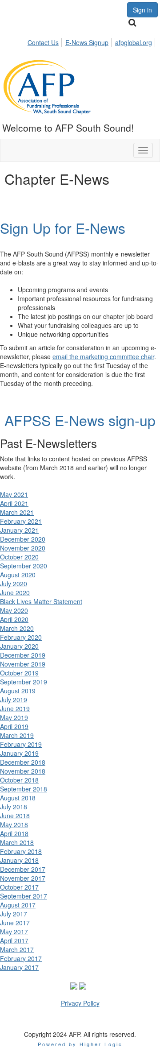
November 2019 (22, 663)
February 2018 (21, 851)
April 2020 (14, 619)
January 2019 (19, 753)
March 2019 (17, 735)
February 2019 (21, 744)
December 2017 (22, 869)
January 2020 (19, 646)
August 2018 (18, 797)
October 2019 (19, 672)
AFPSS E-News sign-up (80, 420)
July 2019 (13, 699)
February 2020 (21, 637)
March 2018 (17, 842)
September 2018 (23, 788)
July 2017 (13, 913)
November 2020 (22, 547)
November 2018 (22, 770)
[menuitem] (45, 41)
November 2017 (22, 878)
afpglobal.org (133, 42)
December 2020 (22, 538)
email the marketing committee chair (103, 356)
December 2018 (22, 762)
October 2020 (19, 556)
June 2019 (15, 708)
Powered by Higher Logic (80, 1044)
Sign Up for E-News (62, 227)
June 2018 (15, 815)
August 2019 (18, 690)
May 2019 (14, 717)
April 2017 (14, 940)
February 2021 (21, 521)
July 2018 (13, 806)
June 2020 (15, 592)
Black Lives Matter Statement (41, 601)
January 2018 (19, 860)
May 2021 (14, 494)
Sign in (142, 9)
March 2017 (17, 949)
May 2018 (14, 824)
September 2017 (23, 895)
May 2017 (14, 931)
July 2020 (13, 583)
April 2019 (14, 726)
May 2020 (14, 610)
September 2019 (23, 681)
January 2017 (19, 967)
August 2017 (18, 904)
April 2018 (14, 833)
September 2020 (23, 565)
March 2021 (17, 512)
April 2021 (14, 503)
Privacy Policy (80, 1002)
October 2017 (19, 886)
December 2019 (22, 654)
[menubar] (92, 41)
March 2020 (17, 628)
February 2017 (21, 958)
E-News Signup (86, 42)
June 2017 (15, 922)
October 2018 (19, 779)
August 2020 (18, 574)
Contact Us (43, 42)
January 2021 (19, 530)
